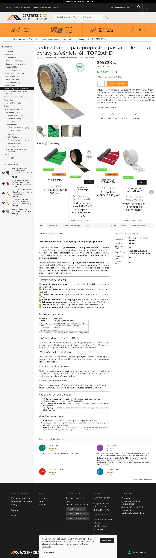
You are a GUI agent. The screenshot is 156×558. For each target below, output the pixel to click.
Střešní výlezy (9, 86)
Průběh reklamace (77, 514)
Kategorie (43, 498)
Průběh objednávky (76, 509)
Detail (89, 182)
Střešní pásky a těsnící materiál (15, 89)
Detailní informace (105, 107)
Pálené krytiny (12, 76)
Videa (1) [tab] (88, 226)
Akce (41, 501)
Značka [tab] (124, 226)
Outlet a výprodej (10, 158)
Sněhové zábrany (10, 70)
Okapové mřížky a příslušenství (15, 97)
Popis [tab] (41, 226)
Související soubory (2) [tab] (71, 226)
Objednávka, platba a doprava (46, 7)
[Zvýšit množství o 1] (105, 82)
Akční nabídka (9, 52)
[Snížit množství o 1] (105, 85)
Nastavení (49, 552)
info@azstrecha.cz (101, 503)
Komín (6, 106)
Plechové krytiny (13, 83)
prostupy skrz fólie (142, 253)
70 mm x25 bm (129, 221)
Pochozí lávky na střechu (13, 73)
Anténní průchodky (14, 137)
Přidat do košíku (118, 84)
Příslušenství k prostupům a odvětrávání (18, 150)
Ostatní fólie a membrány (16, 64)
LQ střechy (126, 498)
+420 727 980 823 (101, 498)
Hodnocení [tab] (100, 226)
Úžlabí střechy (9, 100)
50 (130, 257)
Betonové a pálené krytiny (18, 140)
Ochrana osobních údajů (77, 504)
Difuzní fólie (11, 58)
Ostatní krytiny (14, 122)
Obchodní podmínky (76, 498)
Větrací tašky (11, 125)
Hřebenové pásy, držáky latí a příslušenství (15, 93)
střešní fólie (134, 251)
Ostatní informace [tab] (138, 226)
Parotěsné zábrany (14, 61)
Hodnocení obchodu (22, 7)
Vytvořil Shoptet (139, 552)
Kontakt (42, 504)
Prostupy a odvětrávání (12, 109)
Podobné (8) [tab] (53, 226)
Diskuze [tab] (113, 226)
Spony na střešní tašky (12, 103)
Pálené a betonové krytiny (18, 115)
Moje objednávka (77, 518)
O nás (8, 7)
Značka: (87, 58)
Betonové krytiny (13, 79)
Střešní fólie (8, 55)
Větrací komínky (13, 112)
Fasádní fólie (11, 67)
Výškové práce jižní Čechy (132, 507)
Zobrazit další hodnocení (143, 480)
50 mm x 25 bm (76, 221)
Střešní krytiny (9, 154)
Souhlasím (107, 540)
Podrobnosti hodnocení (67, 58)
